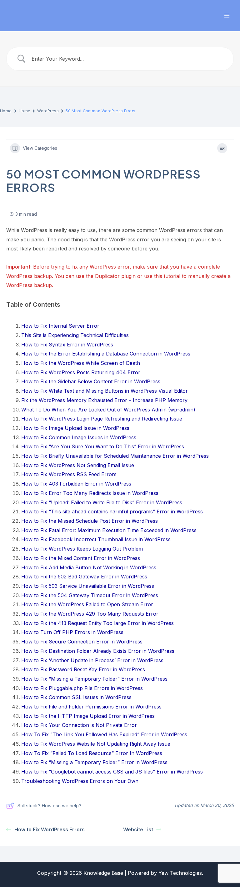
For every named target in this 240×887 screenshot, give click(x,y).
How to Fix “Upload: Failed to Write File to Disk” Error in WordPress (101, 502)
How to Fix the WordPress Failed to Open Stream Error (87, 604)
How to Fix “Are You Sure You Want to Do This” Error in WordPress (102, 446)
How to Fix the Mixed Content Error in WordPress (80, 558)
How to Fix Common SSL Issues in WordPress (76, 697)
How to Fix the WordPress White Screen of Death (80, 363)
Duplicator (107, 276)
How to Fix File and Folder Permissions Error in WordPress (91, 706)
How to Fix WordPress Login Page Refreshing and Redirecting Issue (101, 419)
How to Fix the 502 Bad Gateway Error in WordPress (84, 576)
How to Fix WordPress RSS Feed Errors (69, 474)
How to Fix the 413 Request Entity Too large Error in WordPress (97, 623)
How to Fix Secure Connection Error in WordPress (81, 641)
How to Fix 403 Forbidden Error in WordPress (76, 484)
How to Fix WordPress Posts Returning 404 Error (80, 372)
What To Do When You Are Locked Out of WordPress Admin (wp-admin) (108, 409)
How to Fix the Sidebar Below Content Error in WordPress (90, 381)
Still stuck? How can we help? (49, 806)
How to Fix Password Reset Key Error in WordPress (83, 669)
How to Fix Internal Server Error (60, 326)
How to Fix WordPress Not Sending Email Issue (77, 465)
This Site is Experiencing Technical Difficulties (75, 335)
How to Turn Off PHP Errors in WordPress (72, 632)
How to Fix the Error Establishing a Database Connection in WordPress (105, 353)
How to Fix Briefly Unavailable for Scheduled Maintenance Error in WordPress (115, 456)
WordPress (48, 110)
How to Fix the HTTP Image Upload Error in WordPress (88, 716)
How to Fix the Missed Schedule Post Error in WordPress (89, 521)
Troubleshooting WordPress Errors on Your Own (79, 781)
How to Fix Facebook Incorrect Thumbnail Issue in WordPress (96, 539)
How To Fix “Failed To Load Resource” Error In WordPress (91, 753)
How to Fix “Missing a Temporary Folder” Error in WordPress (94, 679)
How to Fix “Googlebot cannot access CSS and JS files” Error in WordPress (112, 772)
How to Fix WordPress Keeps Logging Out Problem (82, 549)
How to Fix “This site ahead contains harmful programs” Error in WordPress (112, 511)
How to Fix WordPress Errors (49, 829)
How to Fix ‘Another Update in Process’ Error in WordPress (92, 660)
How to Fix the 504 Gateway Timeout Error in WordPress (89, 595)
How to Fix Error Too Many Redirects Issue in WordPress (89, 493)
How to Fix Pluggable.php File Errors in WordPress (82, 688)
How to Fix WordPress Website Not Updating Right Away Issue (95, 744)
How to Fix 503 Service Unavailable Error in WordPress (87, 586)
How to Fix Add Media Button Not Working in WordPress (88, 567)
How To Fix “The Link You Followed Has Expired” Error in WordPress (104, 734)
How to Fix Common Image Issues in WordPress (78, 437)
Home (6, 110)
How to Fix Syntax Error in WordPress (67, 344)
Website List (138, 829)
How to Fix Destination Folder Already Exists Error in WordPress (97, 651)
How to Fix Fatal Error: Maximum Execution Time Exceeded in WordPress (109, 530)
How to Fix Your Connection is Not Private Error (79, 725)
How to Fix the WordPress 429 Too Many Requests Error (89, 614)
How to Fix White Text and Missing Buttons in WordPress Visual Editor (104, 391)
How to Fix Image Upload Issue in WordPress (75, 428)
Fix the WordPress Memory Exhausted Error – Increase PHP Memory (104, 400)
